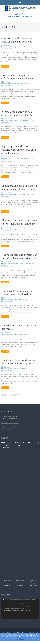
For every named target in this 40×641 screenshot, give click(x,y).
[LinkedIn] (23, 14)
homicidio (6, 263)
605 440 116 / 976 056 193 (20, 16)
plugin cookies (35, 639)
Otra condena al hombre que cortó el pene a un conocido (17, 39)
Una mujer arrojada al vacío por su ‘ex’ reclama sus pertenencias (19, 256)
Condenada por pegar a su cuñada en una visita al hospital (18, 76)
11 (17, 395)
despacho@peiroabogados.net (10, 423)
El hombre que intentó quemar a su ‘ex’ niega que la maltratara (19, 221)
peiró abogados (11, 47)
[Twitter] (20, 14)
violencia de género (24, 47)
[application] (20, 609)
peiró (4, 47)
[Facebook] (16, 14)
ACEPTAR (20, 639)
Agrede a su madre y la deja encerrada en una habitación (16, 113)
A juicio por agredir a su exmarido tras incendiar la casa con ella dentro (18, 149)
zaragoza (32, 47)
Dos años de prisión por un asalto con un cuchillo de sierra (18, 292)
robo (20, 299)
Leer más (5, 66)
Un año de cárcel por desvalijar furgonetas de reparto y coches (18, 361)
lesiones (5, 83)
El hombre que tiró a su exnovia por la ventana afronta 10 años (19, 187)
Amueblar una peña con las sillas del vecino (19, 326)
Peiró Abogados (23, 7)
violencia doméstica (24, 120)
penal (16, 47)
